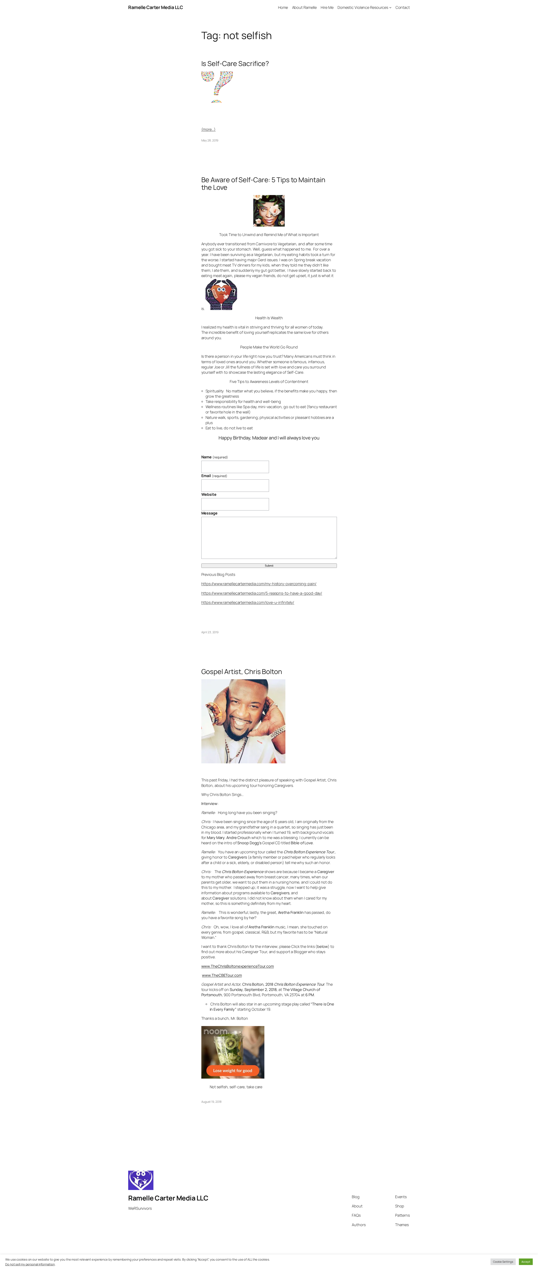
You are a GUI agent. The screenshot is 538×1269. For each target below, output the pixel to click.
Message (209, 513)
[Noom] (232, 1077)
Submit (269, 565)
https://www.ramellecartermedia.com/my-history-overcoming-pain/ (259, 583)
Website (208, 494)
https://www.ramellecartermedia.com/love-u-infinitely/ (247, 602)
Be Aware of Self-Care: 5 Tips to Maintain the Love (263, 183)
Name (214, 456)
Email (214, 475)
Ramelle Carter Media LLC (155, 7)
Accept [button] (525, 1262)
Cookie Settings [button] (503, 1262)
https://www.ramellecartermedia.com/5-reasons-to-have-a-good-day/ (261, 593)
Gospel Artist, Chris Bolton (241, 671)
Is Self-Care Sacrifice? (235, 63)
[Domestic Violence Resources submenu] (390, 7)
